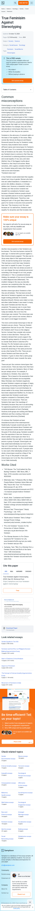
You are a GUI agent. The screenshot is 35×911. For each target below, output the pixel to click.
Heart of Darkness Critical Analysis (12, 658)
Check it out (21, 894)
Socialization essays (24, 822)
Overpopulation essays (8, 783)
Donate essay (5, 874)
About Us (4, 889)
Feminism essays (6, 822)
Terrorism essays (23, 766)
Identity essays (6, 829)
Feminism (9, 11)
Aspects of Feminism (8, 666)
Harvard (19, 571)
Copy (17, 590)
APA (6, 571)
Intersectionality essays (9, 766)
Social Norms (19, 49)
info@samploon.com (7, 865)
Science (9, 9)
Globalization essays (24, 836)
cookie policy (16, 908)
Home (3, 9)
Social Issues (13, 45)
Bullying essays (23, 829)
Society (22, 9)
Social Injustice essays (25, 792)
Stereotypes (11, 53)
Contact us (4, 893)
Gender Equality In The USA (10, 641)
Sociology (15, 9)
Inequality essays (6, 773)
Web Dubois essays (7, 802)
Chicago (28, 571)
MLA (11, 571)
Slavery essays (23, 756)
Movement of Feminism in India (11, 683)
